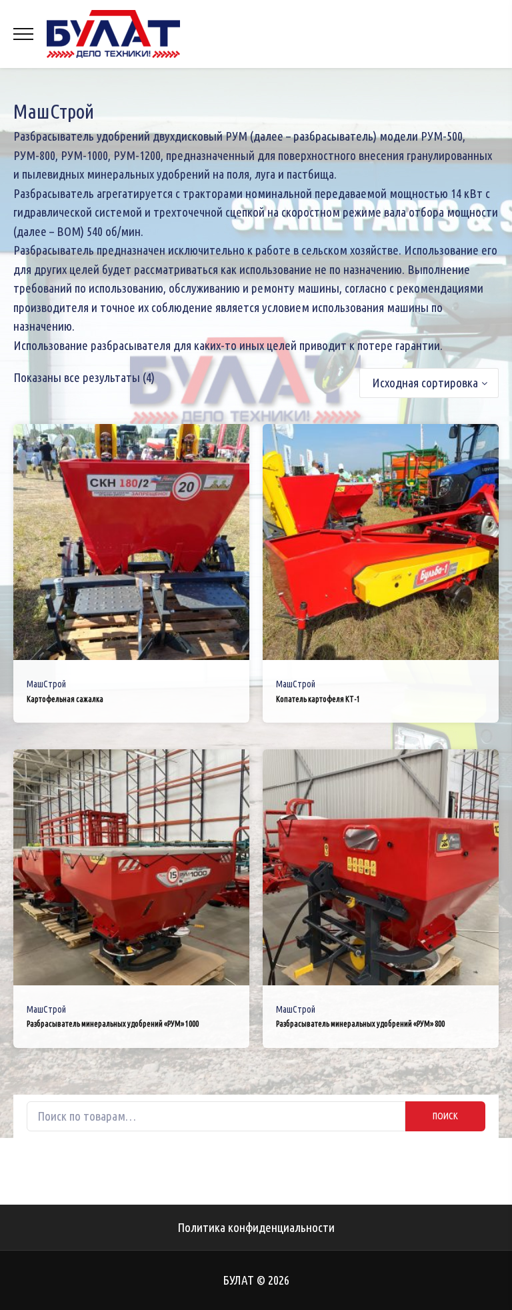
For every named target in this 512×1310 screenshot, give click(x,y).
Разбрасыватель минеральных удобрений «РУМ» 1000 (113, 1023)
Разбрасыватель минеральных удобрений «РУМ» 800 (360, 1023)
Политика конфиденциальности (256, 1227)
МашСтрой (46, 684)
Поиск (445, 1116)
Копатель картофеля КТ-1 (318, 699)
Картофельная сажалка (65, 699)
